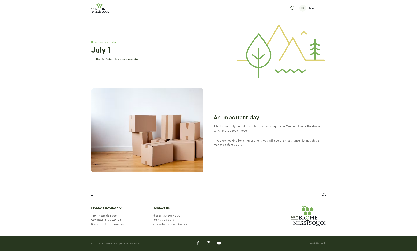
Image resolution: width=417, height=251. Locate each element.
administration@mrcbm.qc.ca (170, 223)
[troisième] (318, 243)
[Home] (100, 8)
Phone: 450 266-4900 (166, 215)
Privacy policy (133, 243)
